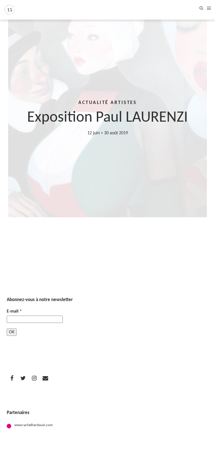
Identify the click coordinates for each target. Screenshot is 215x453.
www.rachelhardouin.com (33, 425)
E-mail (14, 311)
